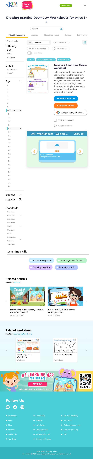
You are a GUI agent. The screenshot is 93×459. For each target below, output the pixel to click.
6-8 (9, 172)
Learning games (83, 35)
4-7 (9, 143)
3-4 (9, 114)
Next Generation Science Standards (11, 239)
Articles (17, 282)
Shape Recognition (42, 260)
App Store (12, 439)
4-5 (9, 136)
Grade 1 (10, 73)
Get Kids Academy (71, 416)
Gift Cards (67, 420)
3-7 (9, 125)
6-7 (9, 168)
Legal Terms (40, 451)
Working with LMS (43, 434)
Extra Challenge (11, 55)
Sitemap (39, 420)
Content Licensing (71, 429)
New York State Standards (11, 226)
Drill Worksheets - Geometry (50, 133)
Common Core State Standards (11, 215)
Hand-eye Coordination (72, 260)
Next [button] (80, 151)
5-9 (9, 165)
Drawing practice (41, 267)
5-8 (9, 161)
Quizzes (68, 35)
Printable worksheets (17, 35)
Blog (10, 425)
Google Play (40, 416)
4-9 (9, 150)
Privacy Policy (52, 451)
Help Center (40, 425)
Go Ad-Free (65, 5)
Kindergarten (12, 69)
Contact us (12, 434)
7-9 (9, 183)
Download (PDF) (66, 99)
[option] (57, 151)
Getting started (42, 429)
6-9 (9, 175)
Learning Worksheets (23, 334)
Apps (10, 420)
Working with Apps (43, 439)
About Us (11, 429)
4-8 (9, 146)
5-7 (9, 157)
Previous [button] (34, 151)
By (30, 42)
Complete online (65, 106)
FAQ (65, 434)
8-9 (9, 186)
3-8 (9, 128)
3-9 (9, 132)
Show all (79, 133)
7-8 (9, 179)
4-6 (9, 139)
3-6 (9, 121)
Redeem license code (72, 425)
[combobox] (40, 42)
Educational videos (51, 35)
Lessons (34, 35)
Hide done (38, 53)
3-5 (9, 117)
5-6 (9, 154)
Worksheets (12, 416)
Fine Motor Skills (67, 267)
